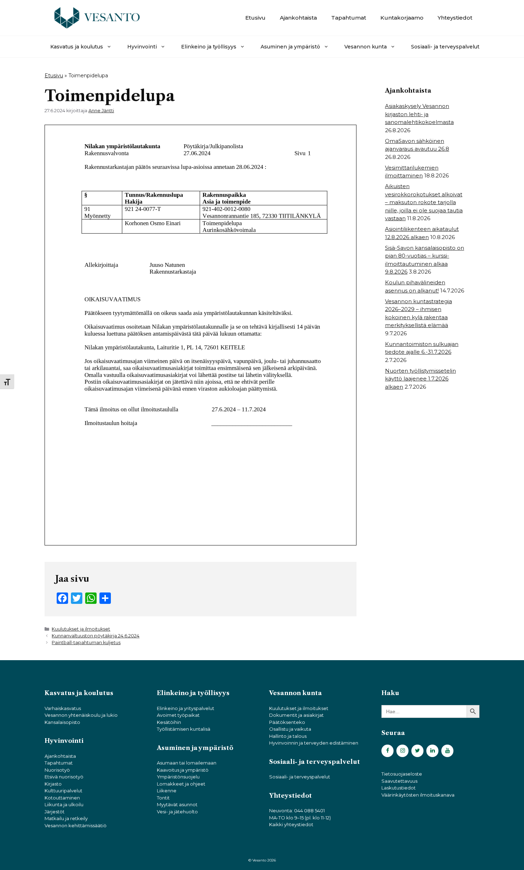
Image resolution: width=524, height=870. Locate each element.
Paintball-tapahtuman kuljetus (86, 642)
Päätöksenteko (287, 722)
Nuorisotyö (57, 770)
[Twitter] (417, 751)
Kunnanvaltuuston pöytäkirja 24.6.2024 (95, 635)
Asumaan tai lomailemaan (186, 763)
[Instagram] (402, 751)
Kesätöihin (169, 722)
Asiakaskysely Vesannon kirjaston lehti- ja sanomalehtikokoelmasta (419, 114)
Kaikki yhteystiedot (291, 824)
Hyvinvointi (142, 46)
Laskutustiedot (398, 788)
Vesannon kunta (365, 46)
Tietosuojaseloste (401, 774)
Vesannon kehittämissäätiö (76, 825)
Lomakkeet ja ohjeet (181, 784)
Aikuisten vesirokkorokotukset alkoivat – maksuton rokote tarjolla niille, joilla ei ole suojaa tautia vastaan (424, 202)
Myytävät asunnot (177, 804)
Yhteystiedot (455, 17)
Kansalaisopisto (62, 722)
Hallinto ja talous (288, 736)
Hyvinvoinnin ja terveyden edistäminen (313, 743)
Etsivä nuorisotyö (64, 777)
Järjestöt (55, 811)
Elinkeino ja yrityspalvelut (185, 708)
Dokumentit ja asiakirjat (296, 715)
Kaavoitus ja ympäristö (183, 770)
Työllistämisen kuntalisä (183, 729)
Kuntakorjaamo (401, 17)
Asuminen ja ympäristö (290, 46)
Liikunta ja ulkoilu (64, 804)
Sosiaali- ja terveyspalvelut (445, 46)
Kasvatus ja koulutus (76, 46)
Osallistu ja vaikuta (290, 729)
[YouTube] (447, 751)
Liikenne (166, 790)
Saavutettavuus (399, 781)
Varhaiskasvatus (63, 708)
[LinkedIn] (432, 751)
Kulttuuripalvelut (63, 790)
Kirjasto (53, 784)
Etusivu (255, 17)
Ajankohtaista (298, 17)
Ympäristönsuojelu (178, 777)
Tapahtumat (348, 17)
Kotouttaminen (62, 798)
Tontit (163, 798)
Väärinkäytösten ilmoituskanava (417, 795)
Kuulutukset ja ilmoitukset (81, 629)
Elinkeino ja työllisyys (208, 46)
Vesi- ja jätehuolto (177, 811)
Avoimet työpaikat (178, 715)
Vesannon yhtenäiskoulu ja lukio (81, 715)
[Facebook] (387, 751)
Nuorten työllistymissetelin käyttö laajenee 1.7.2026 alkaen (420, 378)
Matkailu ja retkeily (66, 818)
